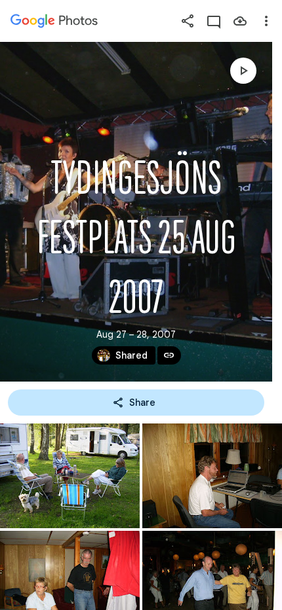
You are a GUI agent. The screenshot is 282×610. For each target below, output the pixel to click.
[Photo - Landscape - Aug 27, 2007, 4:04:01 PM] (212, 475)
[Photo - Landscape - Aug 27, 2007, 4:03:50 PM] (70, 475)
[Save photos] (240, 21)
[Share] (187, 21)
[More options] (266, 21)
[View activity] (214, 21)
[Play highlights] (243, 70)
